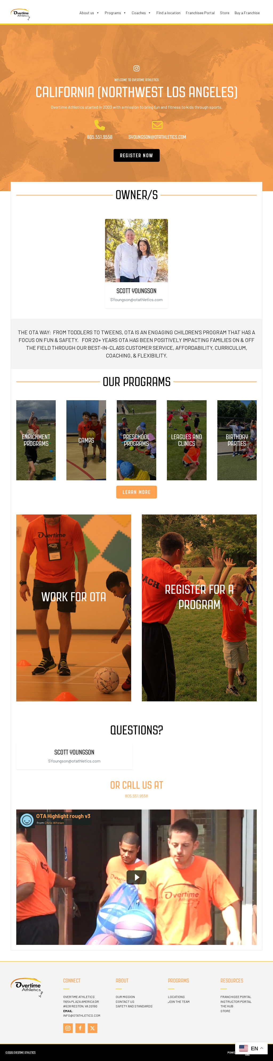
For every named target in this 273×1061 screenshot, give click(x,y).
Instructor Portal (236, 1001)
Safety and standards (134, 1006)
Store (224, 12)
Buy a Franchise (247, 12)
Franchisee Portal (200, 12)
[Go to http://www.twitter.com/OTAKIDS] (92, 1028)
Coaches (139, 12)
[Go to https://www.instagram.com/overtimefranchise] (68, 1028)
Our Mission (125, 997)
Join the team (179, 1001)
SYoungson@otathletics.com (136, 299)
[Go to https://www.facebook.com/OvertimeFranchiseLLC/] (80, 1028)
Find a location (168, 12)
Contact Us (125, 1001)
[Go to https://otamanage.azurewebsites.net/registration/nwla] (199, 607)
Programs (113, 12)
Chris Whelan (54, 822)
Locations (176, 997)
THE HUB (226, 1006)
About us (86, 12)
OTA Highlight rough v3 (63, 816)
